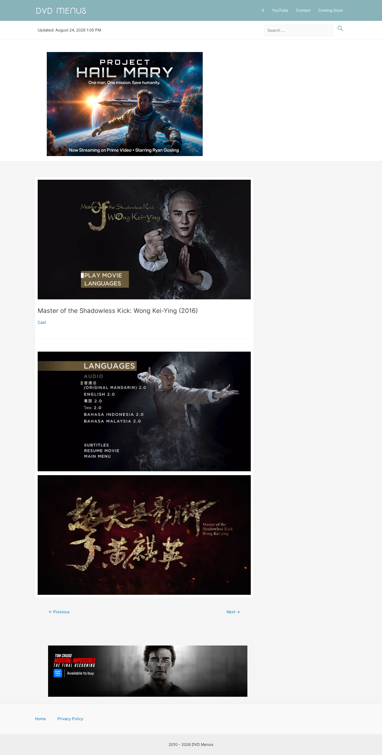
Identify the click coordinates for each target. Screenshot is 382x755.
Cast (42, 322)
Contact (303, 10)
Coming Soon (330, 10)
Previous (59, 611)
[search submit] (339, 28)
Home (40, 718)
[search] (298, 30)
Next (233, 611)
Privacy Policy (70, 718)
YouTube (280, 10)
